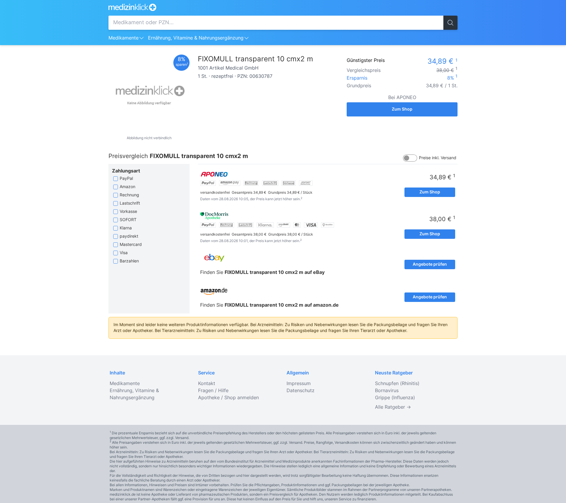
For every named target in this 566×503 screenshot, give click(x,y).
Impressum (299, 383)
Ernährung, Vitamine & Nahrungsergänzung (195, 38)
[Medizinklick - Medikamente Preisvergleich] (283, 7)
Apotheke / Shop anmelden (228, 397)
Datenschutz (301, 390)
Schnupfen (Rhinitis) (397, 383)
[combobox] (275, 23)
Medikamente (123, 38)
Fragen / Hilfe (213, 390)
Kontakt (206, 383)
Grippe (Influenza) (395, 397)
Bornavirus (387, 390)
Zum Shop (402, 109)
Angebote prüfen (430, 264)
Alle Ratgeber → (393, 407)
